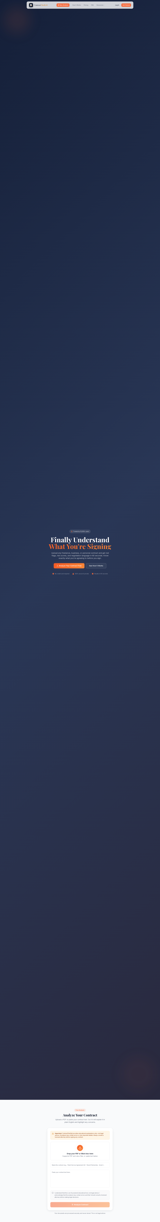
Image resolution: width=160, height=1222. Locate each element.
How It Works (76, 5)
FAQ (92, 5)
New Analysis (64, 5)
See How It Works (96, 566)
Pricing (86, 5)
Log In (117, 5)
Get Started (126, 5)
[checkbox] (52, 1193)
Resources (100, 5)
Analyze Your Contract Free (70, 566)
